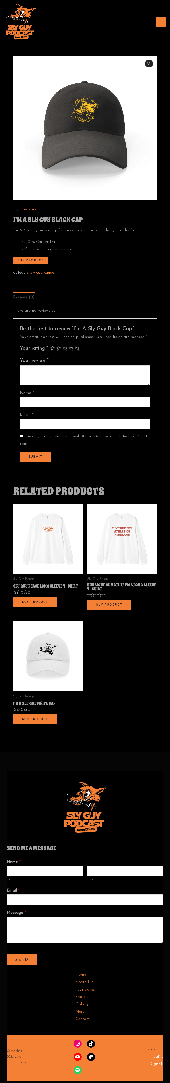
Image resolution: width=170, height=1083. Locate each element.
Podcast (82, 997)
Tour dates (85, 990)
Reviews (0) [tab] (24, 297)
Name (27, 393)
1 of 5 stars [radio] (52, 348)
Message (16, 913)
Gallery (82, 1004)
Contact (82, 1019)
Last (90, 879)
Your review (34, 360)
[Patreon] (91, 1057)
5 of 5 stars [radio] (77, 348)
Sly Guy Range (26, 210)
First (10, 879)
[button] (149, 63)
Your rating (34, 348)
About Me (84, 982)
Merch (81, 1012)
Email (26, 415)
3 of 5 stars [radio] (65, 348)
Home (80, 975)
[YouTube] (78, 1057)
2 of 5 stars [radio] (58, 348)
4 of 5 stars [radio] (71, 348)
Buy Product (30, 260)
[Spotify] (78, 1070)
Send (22, 960)
